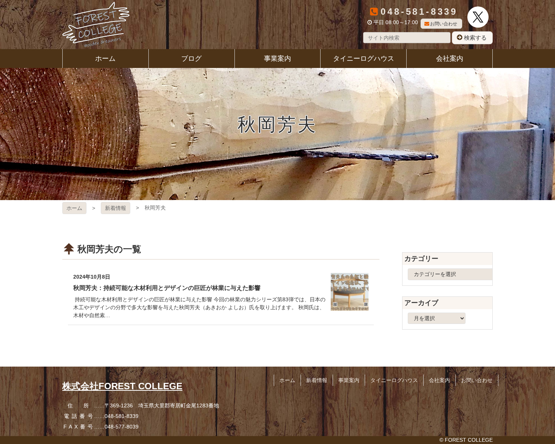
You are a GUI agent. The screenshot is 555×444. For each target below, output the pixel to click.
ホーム (74, 208)
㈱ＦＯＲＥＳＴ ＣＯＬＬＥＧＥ (96, 24)
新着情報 (115, 208)
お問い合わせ (443, 23)
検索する (475, 37)
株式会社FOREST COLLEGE (122, 386)
